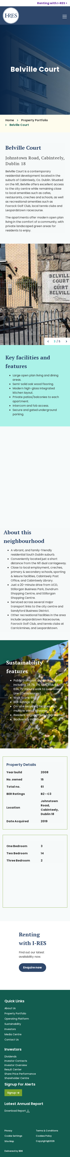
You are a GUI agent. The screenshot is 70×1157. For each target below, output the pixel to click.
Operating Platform (16, 1019)
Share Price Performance (20, 1074)
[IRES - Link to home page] (11, 16)
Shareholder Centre (16, 1078)
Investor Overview (15, 1065)
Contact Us (11, 1039)
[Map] (35, 475)
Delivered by (13, 1151)
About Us (10, 1008)
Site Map (9, 1141)
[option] (35, 294)
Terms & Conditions (47, 1130)
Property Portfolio (34, 120)
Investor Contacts (15, 1061)
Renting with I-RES (51, 3)
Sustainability (12, 1024)
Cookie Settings (13, 1135)
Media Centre (13, 1034)
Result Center (13, 1069)
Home (9, 120)
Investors (10, 1029)
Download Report (15, 1111)
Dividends (10, 1056)
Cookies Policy (44, 1135)
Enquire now (32, 967)
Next (66, 341)
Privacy (8, 1130)
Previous (48, 341)
